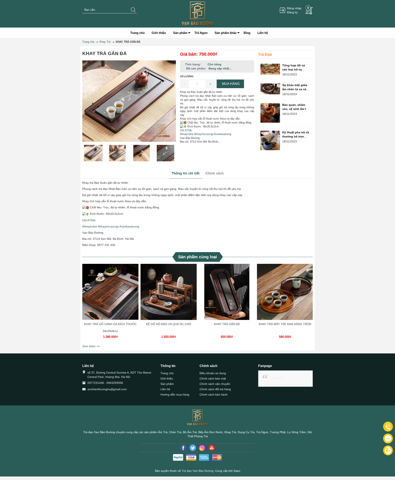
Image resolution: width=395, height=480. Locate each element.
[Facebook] (183, 447)
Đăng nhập (294, 8)
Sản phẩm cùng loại (197, 257)
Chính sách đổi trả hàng (215, 389)
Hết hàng (227, 296)
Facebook (278, 378)
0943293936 (115, 382)
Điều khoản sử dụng (213, 373)
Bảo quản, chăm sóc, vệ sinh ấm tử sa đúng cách (295, 109)
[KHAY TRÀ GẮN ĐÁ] (227, 292)
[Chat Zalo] (388, 450)
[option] (93, 153)
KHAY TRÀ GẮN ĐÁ (227, 324)
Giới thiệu (166, 378)
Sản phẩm (167, 383)
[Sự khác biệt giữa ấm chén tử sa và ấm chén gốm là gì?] (270, 88)
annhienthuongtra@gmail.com (107, 389)
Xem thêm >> (91, 346)
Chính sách (214, 173)
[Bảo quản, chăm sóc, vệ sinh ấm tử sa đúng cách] (270, 113)
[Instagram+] (202, 447)
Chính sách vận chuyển (215, 383)
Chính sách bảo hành (214, 394)
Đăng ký (292, 12)
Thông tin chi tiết (186, 173)
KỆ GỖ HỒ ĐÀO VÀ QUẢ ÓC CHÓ (168, 324)
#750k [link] (188, 130)
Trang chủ (167, 373)
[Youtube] (211, 447)
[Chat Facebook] (388, 438)
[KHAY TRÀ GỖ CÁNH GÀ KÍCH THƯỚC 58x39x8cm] (110, 292)
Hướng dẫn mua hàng (174, 394)
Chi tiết (226, 296)
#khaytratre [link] (186, 134)
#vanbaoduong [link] (222, 134)
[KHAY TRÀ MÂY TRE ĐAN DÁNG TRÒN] (285, 292)
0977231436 (95, 382)
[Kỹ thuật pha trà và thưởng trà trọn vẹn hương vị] (270, 140)
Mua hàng (169, 296)
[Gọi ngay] (388, 426)
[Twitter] (192, 447)
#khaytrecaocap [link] (203, 134)
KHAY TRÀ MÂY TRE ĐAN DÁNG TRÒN (285, 324)
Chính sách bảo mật (213, 378)
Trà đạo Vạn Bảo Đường (198, 470)
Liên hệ (165, 389)
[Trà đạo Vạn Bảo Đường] (197, 13)
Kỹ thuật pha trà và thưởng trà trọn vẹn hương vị (295, 136)
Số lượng (186, 76)
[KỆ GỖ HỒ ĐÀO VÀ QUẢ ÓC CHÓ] (169, 292)
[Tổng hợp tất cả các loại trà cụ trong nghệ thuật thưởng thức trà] (270, 69)
